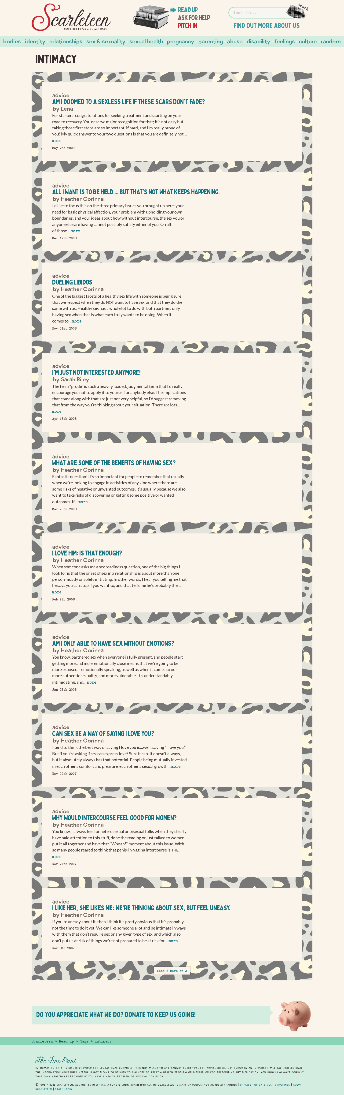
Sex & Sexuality (105, 41)
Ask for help (194, 17)
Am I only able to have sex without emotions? (113, 643)
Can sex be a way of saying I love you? (103, 733)
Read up (188, 9)
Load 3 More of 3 (172, 971)
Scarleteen (42, 1041)
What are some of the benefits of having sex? (114, 463)
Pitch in (187, 25)
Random (331, 41)
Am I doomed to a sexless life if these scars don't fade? (128, 102)
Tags (84, 1041)
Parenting (210, 41)
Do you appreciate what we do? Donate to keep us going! (116, 1014)
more (57, 141)
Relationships (65, 41)
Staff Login (63, 1089)
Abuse (235, 41)
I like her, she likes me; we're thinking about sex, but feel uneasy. (141, 908)
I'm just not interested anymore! (96, 372)
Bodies (12, 41)
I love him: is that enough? (87, 553)
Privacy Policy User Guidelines (265, 1085)
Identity (35, 41)
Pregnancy (180, 41)
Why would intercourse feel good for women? (114, 818)
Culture (308, 41)
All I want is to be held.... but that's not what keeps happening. (136, 192)
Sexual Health (146, 41)
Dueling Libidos (72, 282)
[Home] (71, 17)
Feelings (284, 41)
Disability (258, 41)
